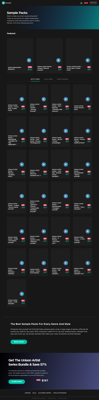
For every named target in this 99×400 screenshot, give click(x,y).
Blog (34, 393)
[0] (85, 3)
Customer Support (44, 393)
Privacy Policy (62, 398)
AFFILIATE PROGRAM (59, 393)
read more (19, 342)
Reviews (28, 393)
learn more (16, 381)
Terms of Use (51, 398)
